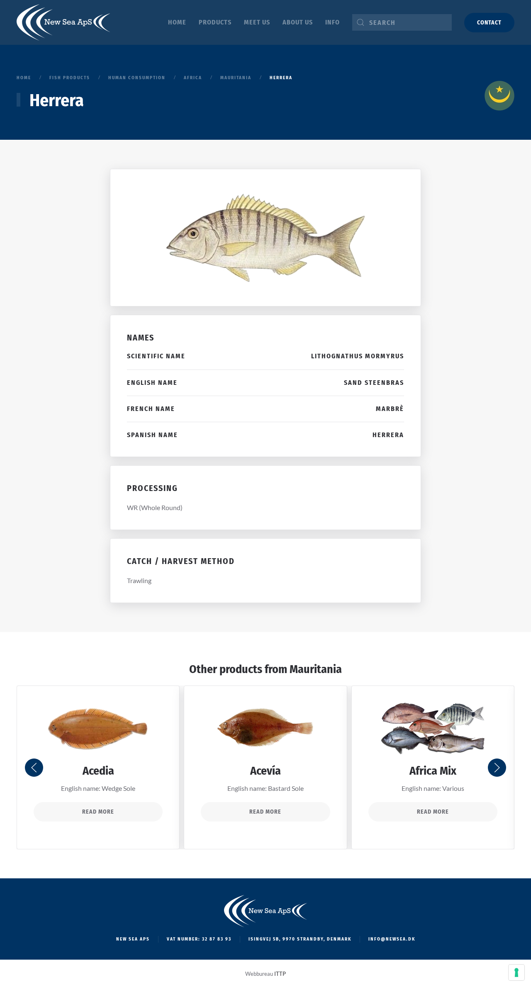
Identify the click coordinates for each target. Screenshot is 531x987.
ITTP (280, 973)
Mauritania (316, 669)
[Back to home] (63, 22)
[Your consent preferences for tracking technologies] (516, 972)
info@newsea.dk (391, 939)
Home (177, 22)
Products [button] (215, 22)
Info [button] (332, 22)
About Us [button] (298, 22)
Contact (489, 22)
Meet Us (257, 22)
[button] (34, 767)
